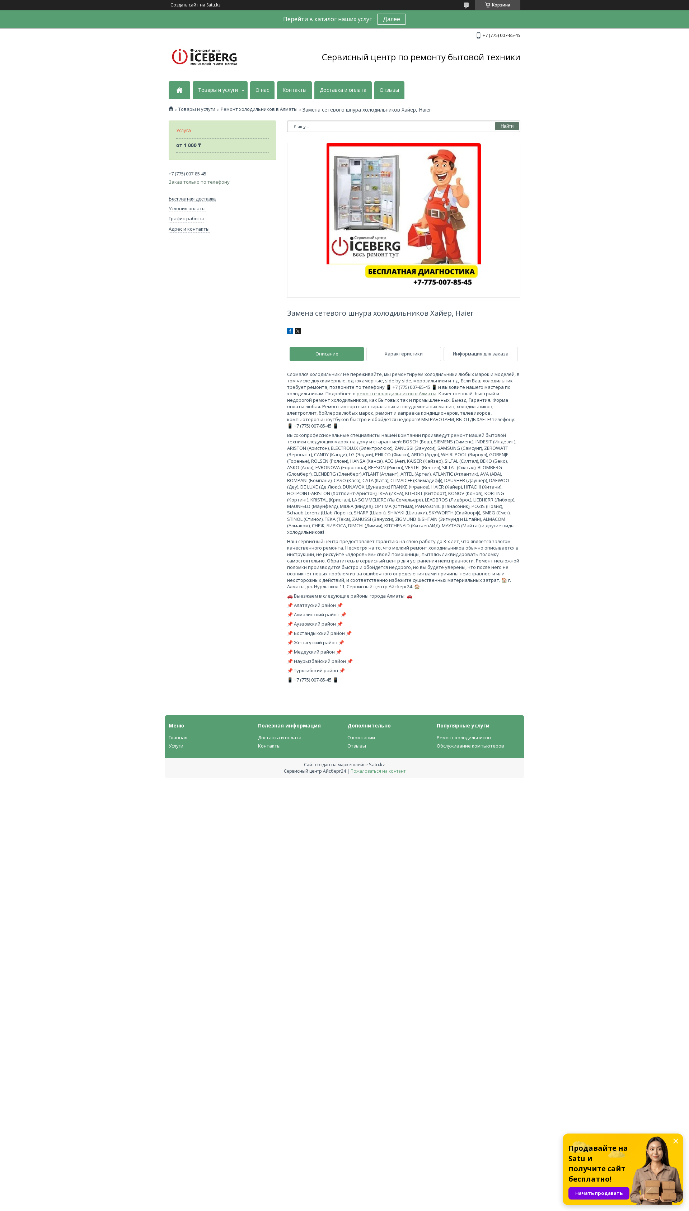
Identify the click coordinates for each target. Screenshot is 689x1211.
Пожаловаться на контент (378, 771)
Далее (391, 19)
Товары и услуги (218, 90)
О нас (262, 90)
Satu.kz (377, 764)
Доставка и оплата (343, 90)
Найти (507, 126)
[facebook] (290, 332)
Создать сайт (184, 5)
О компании (361, 737)
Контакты (294, 90)
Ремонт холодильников (464, 737)
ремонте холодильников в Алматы (396, 393)
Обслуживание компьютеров (470, 746)
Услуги (176, 746)
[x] (298, 332)
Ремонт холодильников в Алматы (259, 109)
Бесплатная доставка (192, 199)
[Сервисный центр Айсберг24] (204, 57)
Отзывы (389, 90)
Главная (178, 737)
